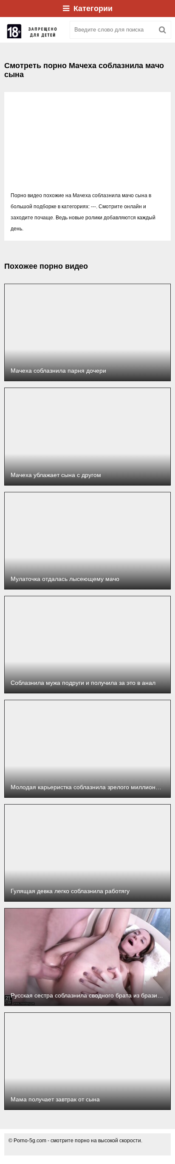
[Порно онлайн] (34, 29)
